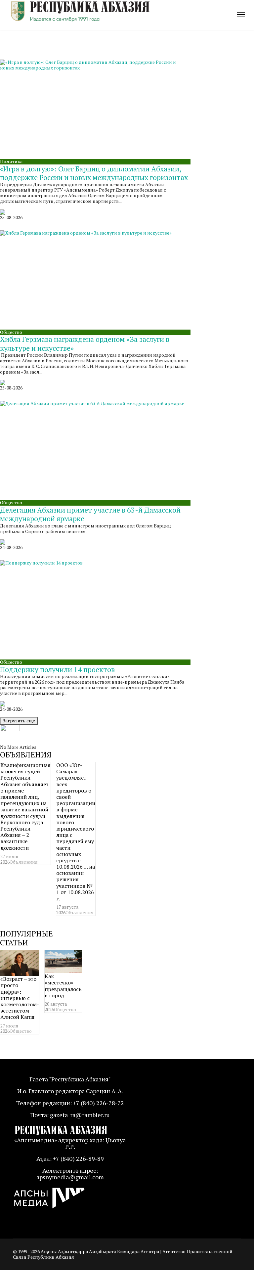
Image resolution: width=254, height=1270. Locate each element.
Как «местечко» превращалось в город (63, 986)
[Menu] (241, 14)
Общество (11, 332)
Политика (11, 161)
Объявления (24, 862)
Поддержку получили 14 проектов (57, 669)
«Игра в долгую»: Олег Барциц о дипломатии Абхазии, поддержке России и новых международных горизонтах (94, 173)
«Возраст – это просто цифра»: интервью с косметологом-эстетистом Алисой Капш (19, 998)
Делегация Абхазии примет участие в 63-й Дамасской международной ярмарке (90, 514)
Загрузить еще (19, 720)
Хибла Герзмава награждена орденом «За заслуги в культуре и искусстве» (84, 343)
